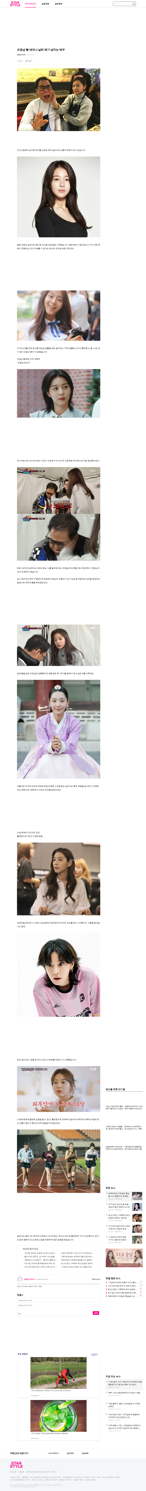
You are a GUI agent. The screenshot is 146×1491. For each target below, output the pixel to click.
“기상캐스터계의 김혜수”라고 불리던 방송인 (123, 1282)
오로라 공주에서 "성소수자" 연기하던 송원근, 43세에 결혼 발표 (76, 1253)
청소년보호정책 (44, 1472)
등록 (96, 1313)
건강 (19, 1286)
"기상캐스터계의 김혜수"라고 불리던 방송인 (76, 1267)
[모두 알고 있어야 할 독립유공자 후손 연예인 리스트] (124, 1207)
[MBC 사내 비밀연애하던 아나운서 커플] (124, 1395)
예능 (40, 1286)
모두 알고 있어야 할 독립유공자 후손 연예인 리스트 (39, 1264)
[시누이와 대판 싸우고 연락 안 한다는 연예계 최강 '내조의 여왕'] (124, 1228)
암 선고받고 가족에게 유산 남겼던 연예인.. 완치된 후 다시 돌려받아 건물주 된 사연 (76, 1264)
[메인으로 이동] (15, 6)
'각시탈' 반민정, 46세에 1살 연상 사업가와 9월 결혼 (40, 1253)
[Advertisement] (73, 27)
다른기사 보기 (96, 1279)
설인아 (31, 1286)
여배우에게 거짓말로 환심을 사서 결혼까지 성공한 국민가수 (77, 1260)
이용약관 (21, 1472)
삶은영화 (58, 4)
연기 (36, 1286)
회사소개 (13, 1472)
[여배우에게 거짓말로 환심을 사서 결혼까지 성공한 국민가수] (124, 1196)
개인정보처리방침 (32, 1472)
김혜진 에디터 (21, 55)
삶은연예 (45, 4)
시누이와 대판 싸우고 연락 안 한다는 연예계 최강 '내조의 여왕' (39, 1267)
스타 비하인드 (30, 4)
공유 (30, 61)
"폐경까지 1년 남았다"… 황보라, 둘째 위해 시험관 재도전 (40, 1260)
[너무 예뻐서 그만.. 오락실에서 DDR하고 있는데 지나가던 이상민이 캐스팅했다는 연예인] (124, 1428)
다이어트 (24, 1286)
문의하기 (54, 1472)
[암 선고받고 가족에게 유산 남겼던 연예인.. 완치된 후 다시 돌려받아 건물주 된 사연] (124, 1217)
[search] (134, 4)
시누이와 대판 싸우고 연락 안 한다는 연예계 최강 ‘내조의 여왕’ (123, 1286)
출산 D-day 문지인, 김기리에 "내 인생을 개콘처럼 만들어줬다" (40, 1257)
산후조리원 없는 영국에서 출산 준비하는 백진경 (77, 1257)
